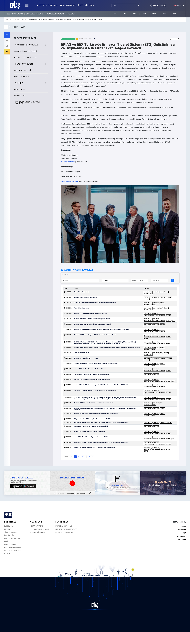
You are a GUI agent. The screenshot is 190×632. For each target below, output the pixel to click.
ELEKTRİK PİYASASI (15, 14)
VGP (174, 14)
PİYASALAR (36, 522)
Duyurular (148, 292)
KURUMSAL (10, 522)
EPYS (144, 14)
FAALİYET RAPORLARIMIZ (13, 547)
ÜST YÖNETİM (9, 535)
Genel (170, 297)
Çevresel (147, 297)
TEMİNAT (19, 83)
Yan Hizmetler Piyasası (152, 326)
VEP (134, 14)
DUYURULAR (20, 96)
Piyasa (166, 292)
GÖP (115, 14)
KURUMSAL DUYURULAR (63, 526)
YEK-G (154, 13)
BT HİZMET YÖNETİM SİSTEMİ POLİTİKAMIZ (27, 103)
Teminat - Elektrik (157, 419)
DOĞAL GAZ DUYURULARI (64, 532)
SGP (164, 14)
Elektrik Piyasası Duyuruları (18, 19)
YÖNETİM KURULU (10, 532)
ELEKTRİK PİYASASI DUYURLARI (66, 529)
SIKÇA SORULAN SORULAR (13, 550)
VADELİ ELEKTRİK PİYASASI (26, 58)
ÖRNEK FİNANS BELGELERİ (26, 51)
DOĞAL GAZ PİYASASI (34, 14)
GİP (125, 14)
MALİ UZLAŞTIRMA (23, 77)
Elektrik (156, 292)
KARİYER (7, 541)
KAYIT (24, 64)
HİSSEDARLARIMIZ (10, 544)
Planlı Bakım (148, 293)
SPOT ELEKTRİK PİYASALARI (26, 45)
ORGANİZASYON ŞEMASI (13, 538)
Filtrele (65, 274)
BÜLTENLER (20, 89)
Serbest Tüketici (150, 304)
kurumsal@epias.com (69, 181)
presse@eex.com (68, 162)
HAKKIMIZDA (8, 526)
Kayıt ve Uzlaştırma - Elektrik (154, 315)
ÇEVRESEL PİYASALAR (55, 14)
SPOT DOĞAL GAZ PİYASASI (39, 529)
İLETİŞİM (7, 554)
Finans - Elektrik (166, 422)
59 (89, 457)
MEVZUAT (71, 14)
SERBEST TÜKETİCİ (23, 70)
